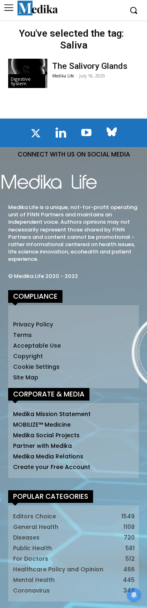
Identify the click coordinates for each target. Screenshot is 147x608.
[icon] (35, 135)
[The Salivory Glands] (27, 73)
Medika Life (63, 76)
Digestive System (21, 81)
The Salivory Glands (89, 66)
